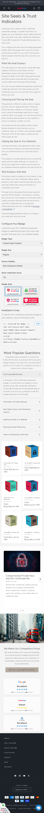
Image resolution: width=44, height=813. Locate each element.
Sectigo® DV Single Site (11, 532)
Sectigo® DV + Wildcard (32, 532)
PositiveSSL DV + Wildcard (9, 498)
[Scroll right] (40, 579)
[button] (4, 8)
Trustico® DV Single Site (32, 463)
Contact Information (24, 808)
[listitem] (22, 384)
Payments (8, 767)
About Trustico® (10, 748)
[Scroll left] (4, 579)
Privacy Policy (33, 805)
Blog (6, 762)
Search (6, 738)
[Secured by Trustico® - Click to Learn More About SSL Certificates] (5, 807)
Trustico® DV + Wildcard (32, 497)
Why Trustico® (10, 743)
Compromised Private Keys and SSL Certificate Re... (20, 577)
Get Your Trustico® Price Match (22, 670)
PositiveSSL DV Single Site (11, 463)
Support (7, 757)
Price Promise (9, 752)
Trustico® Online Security (19, 805)
